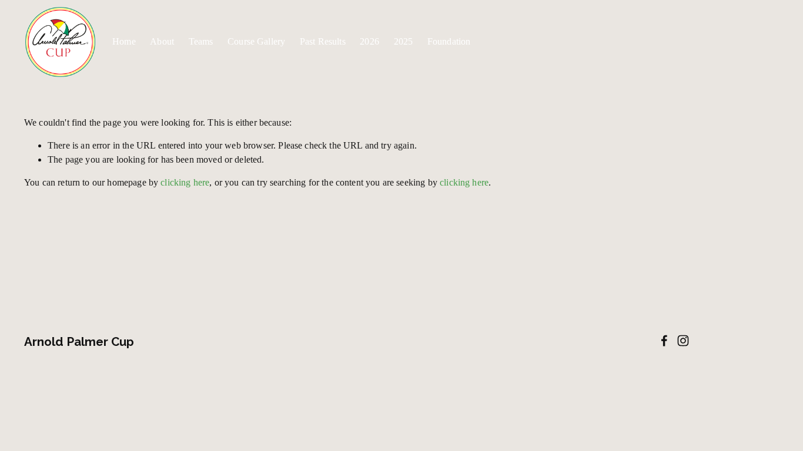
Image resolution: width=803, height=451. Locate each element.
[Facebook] (664, 340)
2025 (403, 41)
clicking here (184, 182)
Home (124, 41)
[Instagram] (683, 340)
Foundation (449, 41)
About (162, 41)
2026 (369, 41)
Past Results (323, 41)
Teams (201, 41)
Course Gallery (256, 41)
